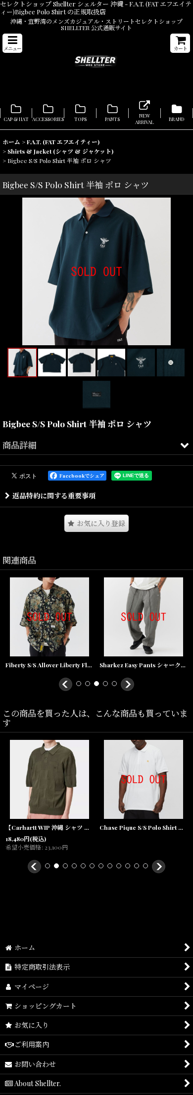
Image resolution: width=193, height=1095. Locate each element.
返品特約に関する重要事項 (54, 495)
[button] (12, 43)
